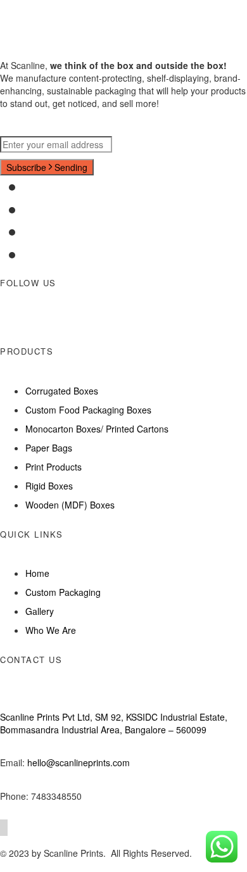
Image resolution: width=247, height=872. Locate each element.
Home (37, 573)
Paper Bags (48, 447)
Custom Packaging (63, 592)
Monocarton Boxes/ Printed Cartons (96, 428)
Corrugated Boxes (61, 390)
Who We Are (50, 630)
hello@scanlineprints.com (78, 762)
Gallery (39, 611)
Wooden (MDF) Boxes (70, 504)
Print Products (53, 466)
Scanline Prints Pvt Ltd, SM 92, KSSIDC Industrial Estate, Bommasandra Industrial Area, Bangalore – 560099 (113, 723)
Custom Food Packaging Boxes (88, 409)
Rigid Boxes (49, 485)
